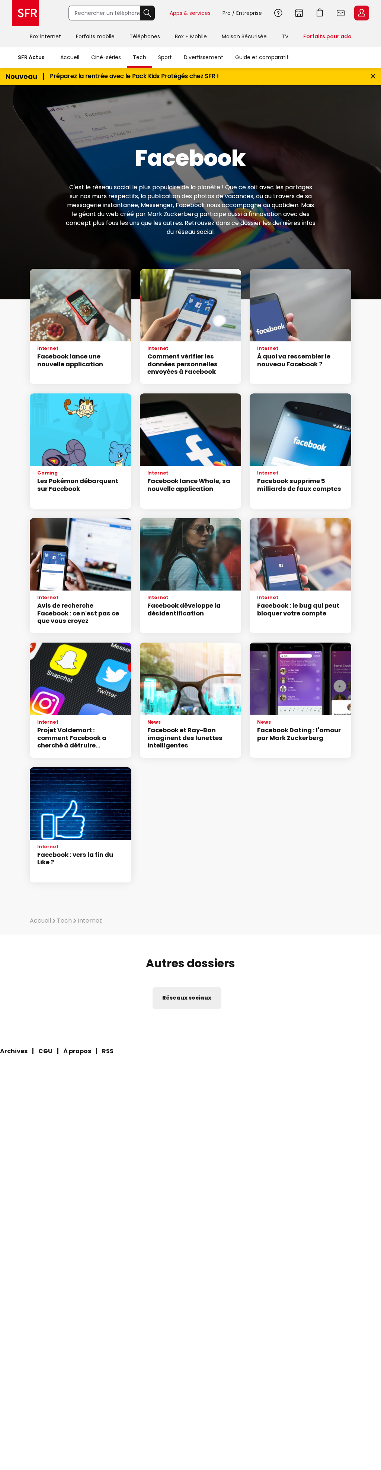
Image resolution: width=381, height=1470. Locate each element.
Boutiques (299, 13)
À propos (77, 1051)
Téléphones (144, 36)
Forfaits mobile (95, 36)
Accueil (69, 57)
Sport (165, 57)
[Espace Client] (361, 13)
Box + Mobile (191, 36)
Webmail (340, 13)
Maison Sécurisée (244, 36)
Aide (278, 13)
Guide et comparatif (262, 57)
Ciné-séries (106, 57)
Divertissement (203, 57)
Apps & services (190, 13)
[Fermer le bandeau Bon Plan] (373, 76)
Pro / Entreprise (242, 13)
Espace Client (361, 13)
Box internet (45, 36)
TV (285, 36)
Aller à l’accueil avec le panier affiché (320, 13)
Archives (14, 1051)
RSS (107, 1051)
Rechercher (147, 13)
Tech (139, 57)
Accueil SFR (25, 13)
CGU (45, 1051)
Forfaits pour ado (327, 36)
